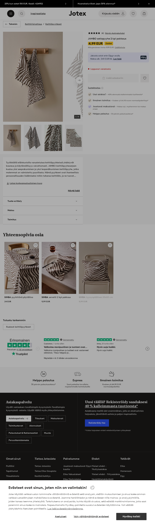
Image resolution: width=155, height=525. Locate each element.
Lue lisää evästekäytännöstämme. (65, 508)
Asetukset (60, 516)
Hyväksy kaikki (131, 516)
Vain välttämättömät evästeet (91, 516)
